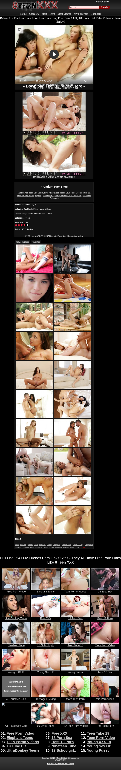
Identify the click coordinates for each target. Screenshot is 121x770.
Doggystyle (89, 545)
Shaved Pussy (78, 545)
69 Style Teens (45, 725)
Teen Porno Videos (75, 591)
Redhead (38, 547)
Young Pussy (75, 672)
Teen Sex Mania (36, 193)
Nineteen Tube (16, 645)
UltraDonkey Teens (16, 618)
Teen (28, 218)
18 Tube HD (105, 591)
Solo (77, 547)
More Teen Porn (75, 699)
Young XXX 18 (16, 672)
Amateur (26, 547)
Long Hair (56, 545)
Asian (46, 547)
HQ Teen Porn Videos (75, 725)
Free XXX (45, 618)
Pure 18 (86, 193)
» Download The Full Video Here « (54, 86)
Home (23, 13)
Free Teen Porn (105, 725)
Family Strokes (61, 196)
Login (98, 1)
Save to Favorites (58, 236)
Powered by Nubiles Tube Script (60, 764)
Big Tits (66, 547)
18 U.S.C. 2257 (60, 760)
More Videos (45, 209)
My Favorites (81, 13)
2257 (46, 236)
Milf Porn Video (105, 699)
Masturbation (66, 545)
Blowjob (23, 545)
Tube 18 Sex (105, 672)
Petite (51, 547)
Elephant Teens (46, 591)
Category (34, 13)
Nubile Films (32, 209)
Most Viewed (64, 13)
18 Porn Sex (75, 618)
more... (83, 547)
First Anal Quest (51, 193)
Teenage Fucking (46, 699)
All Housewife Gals (16, 725)
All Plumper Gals (16, 699)
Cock (72, 547)
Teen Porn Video (105, 645)
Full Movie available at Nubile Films (54, 177)
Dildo (32, 547)
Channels (96, 13)
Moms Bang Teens (25, 196)
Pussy (49, 545)
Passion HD (48, 196)
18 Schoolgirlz (45, 645)
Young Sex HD (45, 672)
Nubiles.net (23, 193)
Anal (36, 545)
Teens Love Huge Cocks (71, 193)
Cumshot (58, 547)
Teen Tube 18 (75, 645)
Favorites (36, 242)
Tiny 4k (38, 196)
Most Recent (48, 13)
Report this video (75, 236)
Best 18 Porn (105, 618)
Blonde (30, 545)
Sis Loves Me (75, 196)
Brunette (42, 545)
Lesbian (18, 547)
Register (105, 1)
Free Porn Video (16, 591)
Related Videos (22, 242)
